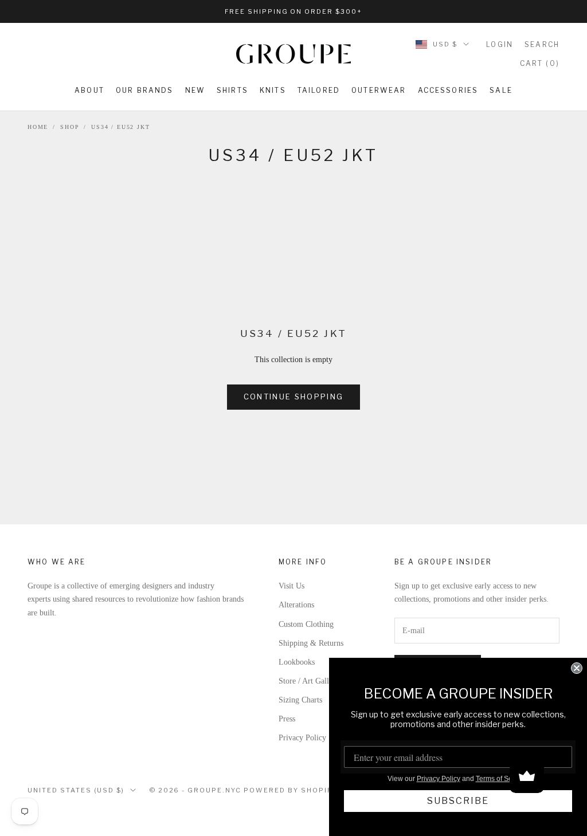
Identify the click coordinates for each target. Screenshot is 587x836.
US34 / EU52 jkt (120, 127)
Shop (69, 127)
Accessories (448, 90)
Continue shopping (294, 396)
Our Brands (145, 90)
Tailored (319, 90)
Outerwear (378, 90)
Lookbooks (297, 662)
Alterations (296, 604)
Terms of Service (501, 779)
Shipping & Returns (311, 643)
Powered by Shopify (290, 790)
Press (287, 719)
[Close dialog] (576, 668)
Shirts (232, 90)
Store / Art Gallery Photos (321, 681)
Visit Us (291, 586)
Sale (501, 90)
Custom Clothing (306, 624)
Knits (273, 90)
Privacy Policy (302, 737)
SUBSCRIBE (458, 800)
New (195, 90)
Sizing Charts (300, 700)
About (89, 90)
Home (38, 127)
